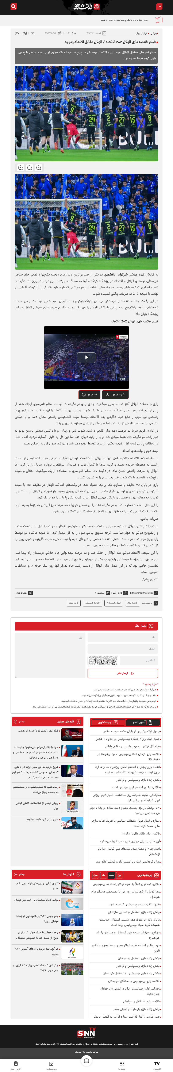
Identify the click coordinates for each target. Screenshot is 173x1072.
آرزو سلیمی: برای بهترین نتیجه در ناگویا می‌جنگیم (130, 841)
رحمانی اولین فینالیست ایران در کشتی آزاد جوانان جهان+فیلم (130, 991)
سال (95, 875)
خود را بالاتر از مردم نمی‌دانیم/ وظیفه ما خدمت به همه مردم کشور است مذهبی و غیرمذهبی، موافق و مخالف (35, 752)
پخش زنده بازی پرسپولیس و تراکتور (138, 780)
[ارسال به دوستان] (32, 33)
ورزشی (154, 33)
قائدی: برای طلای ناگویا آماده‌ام (141, 834)
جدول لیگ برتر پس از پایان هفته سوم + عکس (131, 731)
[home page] (86, 1060)
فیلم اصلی (113, 405)
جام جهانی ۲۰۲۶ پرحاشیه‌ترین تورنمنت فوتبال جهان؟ (37, 919)
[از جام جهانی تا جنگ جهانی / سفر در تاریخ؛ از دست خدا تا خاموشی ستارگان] (72, 936)
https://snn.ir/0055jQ (141, 592)
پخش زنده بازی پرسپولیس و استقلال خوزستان (131, 973)
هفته (111, 875)
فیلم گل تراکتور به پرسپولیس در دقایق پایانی (127, 20)
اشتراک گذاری (21, 593)
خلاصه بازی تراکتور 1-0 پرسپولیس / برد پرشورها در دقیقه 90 (129, 757)
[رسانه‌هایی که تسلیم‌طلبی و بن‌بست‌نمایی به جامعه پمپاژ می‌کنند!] (72, 790)
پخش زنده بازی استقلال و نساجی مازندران (134, 912)
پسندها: (101, 593)
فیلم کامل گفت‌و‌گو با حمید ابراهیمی (38, 730)
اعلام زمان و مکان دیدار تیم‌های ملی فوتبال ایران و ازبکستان (129, 852)
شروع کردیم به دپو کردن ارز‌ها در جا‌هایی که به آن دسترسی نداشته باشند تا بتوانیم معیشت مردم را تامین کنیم (35, 772)
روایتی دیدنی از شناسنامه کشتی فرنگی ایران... (37, 806)
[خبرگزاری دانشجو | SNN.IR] (86, 6)
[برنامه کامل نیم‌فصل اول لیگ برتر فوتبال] (72, 904)
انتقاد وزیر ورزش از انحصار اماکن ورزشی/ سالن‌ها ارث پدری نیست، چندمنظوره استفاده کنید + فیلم (127, 770)
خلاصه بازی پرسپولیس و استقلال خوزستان (134, 981)
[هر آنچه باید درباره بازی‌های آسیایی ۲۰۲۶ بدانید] (72, 952)
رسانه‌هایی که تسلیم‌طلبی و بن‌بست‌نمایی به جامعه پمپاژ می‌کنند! (35, 789)
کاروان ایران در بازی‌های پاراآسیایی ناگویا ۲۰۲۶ (37, 886)
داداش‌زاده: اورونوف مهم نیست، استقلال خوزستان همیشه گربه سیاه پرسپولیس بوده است (129, 922)
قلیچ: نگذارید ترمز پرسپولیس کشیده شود (134, 904)
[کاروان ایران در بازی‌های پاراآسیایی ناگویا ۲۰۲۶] (72, 887)
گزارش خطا (117, 593)
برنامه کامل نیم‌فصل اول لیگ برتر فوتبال (36, 900)
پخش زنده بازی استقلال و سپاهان (139, 958)
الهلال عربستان (114, 603)
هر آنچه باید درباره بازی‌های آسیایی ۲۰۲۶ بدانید (36, 951)
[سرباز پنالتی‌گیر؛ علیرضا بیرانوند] (72, 823)
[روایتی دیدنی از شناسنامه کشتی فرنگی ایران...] (72, 807)
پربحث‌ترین (104, 722)
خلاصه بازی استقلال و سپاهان (141, 1001)
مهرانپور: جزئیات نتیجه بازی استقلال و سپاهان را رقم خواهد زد (128, 935)
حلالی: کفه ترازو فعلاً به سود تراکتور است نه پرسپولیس (126, 884)
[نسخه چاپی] (17, 33)
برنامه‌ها (121, 1069)
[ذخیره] (25, 33)
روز (119, 875)
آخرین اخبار (139, 722)
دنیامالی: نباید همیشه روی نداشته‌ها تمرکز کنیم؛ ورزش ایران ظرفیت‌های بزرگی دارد (126, 798)
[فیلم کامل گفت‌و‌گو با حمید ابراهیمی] (72, 734)
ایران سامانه (80, 1052)
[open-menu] (159, 6)
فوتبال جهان (141, 33)
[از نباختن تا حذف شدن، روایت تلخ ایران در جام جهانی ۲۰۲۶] (72, 969)
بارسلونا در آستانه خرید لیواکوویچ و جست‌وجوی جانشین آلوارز (125, 948)
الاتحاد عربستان (92, 603)
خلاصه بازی (132, 603)
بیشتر (19, 722)
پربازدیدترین (51, 1069)
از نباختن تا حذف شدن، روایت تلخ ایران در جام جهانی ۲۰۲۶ (35, 968)
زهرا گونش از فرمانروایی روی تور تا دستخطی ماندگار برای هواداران (125, 894)
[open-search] (14, 6)
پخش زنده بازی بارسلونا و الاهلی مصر (137, 1009)
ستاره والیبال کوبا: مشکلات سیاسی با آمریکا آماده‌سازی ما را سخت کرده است (126, 823)
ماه (103, 875)
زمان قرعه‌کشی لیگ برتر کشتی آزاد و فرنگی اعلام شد (128, 862)
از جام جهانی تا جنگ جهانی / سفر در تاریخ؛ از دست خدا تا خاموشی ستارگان (37, 935)
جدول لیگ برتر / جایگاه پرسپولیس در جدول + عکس (128, 739)
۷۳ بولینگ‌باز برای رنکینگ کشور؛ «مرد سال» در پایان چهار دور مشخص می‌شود (125, 811)
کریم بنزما (73, 603)
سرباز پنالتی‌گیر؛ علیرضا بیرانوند (42, 819)
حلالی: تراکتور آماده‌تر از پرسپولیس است (136, 787)
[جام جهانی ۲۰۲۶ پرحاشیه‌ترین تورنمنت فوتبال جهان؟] (72, 920)
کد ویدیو (92, 394)
